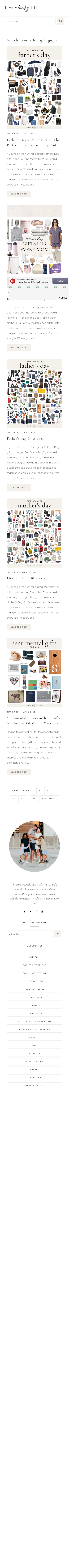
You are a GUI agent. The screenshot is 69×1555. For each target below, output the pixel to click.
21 (34, 799)
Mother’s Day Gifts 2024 (26, 578)
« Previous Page (22, 790)
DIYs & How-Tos (34, 981)
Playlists (34, 1037)
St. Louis (34, 1053)
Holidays (34, 1005)
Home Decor (34, 1013)
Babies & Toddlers (35, 965)
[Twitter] (31, 911)
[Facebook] (25, 911)
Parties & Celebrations (34, 1029)
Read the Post (19, 194)
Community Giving (34, 973)
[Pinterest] (37, 911)
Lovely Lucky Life (21, 8)
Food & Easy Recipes (34, 989)
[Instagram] (43, 911)
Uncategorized (34, 1077)
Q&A (34, 1045)
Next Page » (49, 799)
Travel (34, 1069)
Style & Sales (34, 1061)
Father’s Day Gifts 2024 (25, 438)
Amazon (35, 957)
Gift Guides (13, 134)
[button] (63, 6)
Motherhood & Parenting (34, 1021)
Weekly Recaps (34, 1085)
